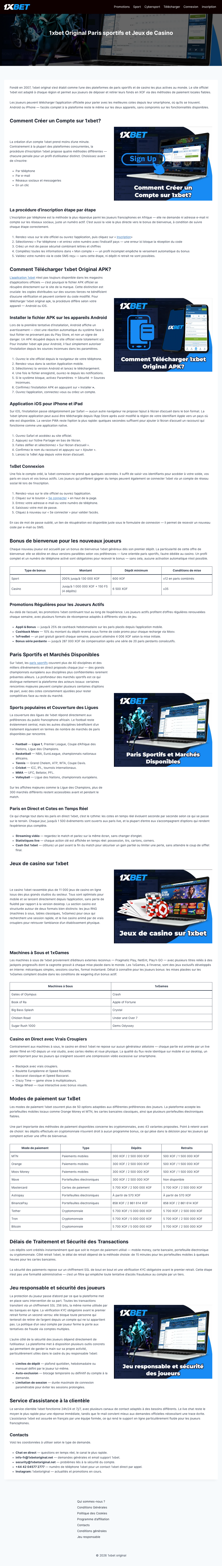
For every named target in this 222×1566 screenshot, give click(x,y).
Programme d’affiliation (93, 1519)
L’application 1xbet (22, 277)
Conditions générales (92, 1531)
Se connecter (57, 498)
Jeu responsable (88, 1537)
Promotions (122, 6)
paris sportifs (38, 663)
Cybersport (152, 6)
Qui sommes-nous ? (91, 1501)
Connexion (190, 6)
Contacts (83, 1525)
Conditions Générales (92, 1507)
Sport (137, 6)
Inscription (124, 237)
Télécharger (172, 6)
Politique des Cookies (92, 1513)
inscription (209, 6)
